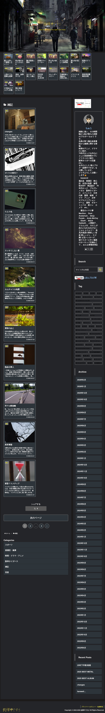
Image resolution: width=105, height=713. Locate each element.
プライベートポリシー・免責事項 (92, 707)
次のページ (36, 517)
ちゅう (89, 128)
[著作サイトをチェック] (85, 249)
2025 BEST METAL (85, 671)
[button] (100, 269)
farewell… (81, 691)
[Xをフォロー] (88, 249)
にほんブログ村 (90, 277)
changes (81, 684)
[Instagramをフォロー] (91, 249)
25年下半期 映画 (84, 665)
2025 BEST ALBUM (85, 678)
